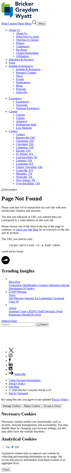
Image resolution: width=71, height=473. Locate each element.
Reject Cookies (32, 406)
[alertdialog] (35, 442)
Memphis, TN (24, 173)
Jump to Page (9, 320)
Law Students (24, 127)
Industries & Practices (21, 59)
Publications (23, 82)
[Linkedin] (11, 365)
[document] (35, 442)
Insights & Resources (21, 66)
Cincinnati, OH (25, 140)
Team (12, 62)
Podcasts (21, 88)
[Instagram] (11, 356)
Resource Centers (26, 72)
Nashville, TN (24, 176)
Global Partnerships (27, 53)
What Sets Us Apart (27, 36)
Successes (21, 104)
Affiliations (22, 56)
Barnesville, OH (25, 137)
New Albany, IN (25, 180)
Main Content (9, 23)
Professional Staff (26, 124)
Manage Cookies (12, 406)
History (20, 43)
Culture (20, 118)
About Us (14, 30)
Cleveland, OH (24, 144)
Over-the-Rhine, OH (28, 183)
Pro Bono (21, 49)
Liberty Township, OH (29, 167)
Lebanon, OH (24, 160)
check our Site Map (27, 229)
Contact (13, 131)
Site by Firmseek (18, 393)
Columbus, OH (25, 147)
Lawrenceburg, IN (26, 157)
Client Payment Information (25, 380)
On (8, 447)
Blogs (19, 85)
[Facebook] (10, 360)
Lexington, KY (25, 163)
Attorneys (21, 121)
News (19, 75)
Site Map (14, 386)
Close (6, 469)
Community (23, 46)
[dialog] (35, 403)
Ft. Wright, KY (24, 154)
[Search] (34, 23)
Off (17, 447)
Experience (15, 98)
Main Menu (24, 23)
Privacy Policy (17, 383)
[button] (5, 263)
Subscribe (21, 92)
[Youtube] (10, 369)
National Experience (28, 108)
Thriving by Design (27, 39)
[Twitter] (11, 351)
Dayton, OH (23, 150)
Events (20, 79)
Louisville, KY (24, 170)
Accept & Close (52, 406)
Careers (13, 111)
